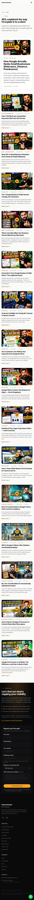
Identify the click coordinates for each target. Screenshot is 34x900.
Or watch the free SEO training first (12, 720)
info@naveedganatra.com (10, 877)
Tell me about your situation (14, 772)
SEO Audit (4, 841)
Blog (3, 863)
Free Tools (4, 866)
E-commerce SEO (6, 838)
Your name (6, 734)
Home (3, 12)
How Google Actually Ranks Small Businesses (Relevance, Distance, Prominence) (17, 65)
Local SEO (4, 835)
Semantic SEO (5, 829)
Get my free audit (18, 786)
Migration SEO (5, 844)
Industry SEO (5, 849)
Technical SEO (5, 832)
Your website (7, 748)
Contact (4, 869)
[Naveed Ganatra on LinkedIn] (7, 817)
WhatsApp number (9, 755)
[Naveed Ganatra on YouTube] (3, 817)
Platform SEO (5, 846)
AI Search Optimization (7, 826)
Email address (7, 741)
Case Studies (5, 861)
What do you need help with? (11, 765)
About (3, 858)
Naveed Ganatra (6, 2)
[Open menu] (31, 2)
